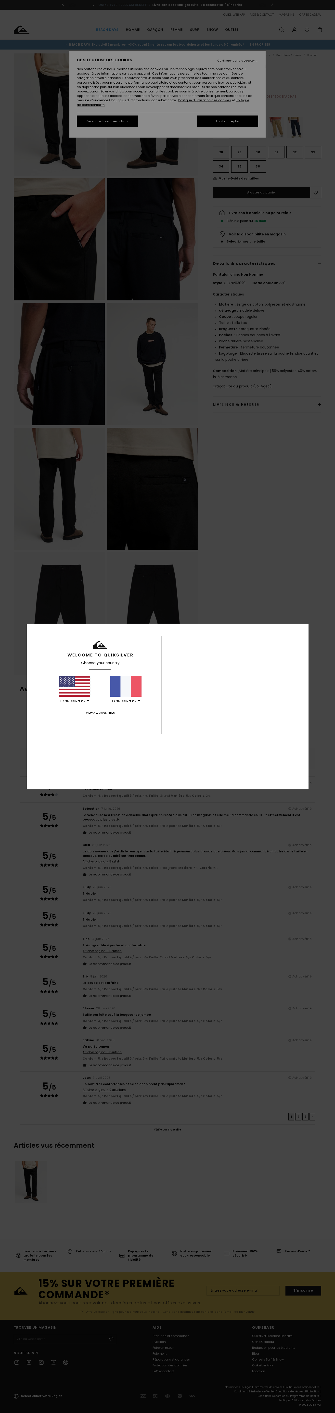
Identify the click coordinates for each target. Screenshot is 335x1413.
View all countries (100, 713)
